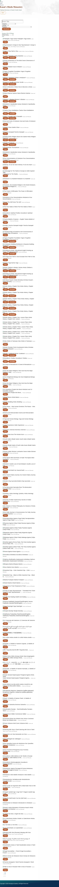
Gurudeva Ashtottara (22, 554)
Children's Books (22, 51)
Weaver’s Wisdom (20, 99)
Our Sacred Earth (19, 470)
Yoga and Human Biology (25, 419)
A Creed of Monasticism (25, 364)
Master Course (5, 731)
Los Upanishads (18, 828)
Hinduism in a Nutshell (23, 178)
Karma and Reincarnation (26, 412)
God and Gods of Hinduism (27, 121)
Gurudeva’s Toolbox (21, 358)
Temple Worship (18, 611)
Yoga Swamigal (17, 606)
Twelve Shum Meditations (26, 110)
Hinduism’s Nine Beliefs (24, 774)
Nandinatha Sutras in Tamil (27, 845)
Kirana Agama (16, 551)
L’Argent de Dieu (18, 814)
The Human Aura (19, 434)
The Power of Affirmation (25, 191)
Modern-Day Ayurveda (23, 481)
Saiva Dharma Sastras (24, 93)
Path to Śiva (15, 51)
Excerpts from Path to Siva (27, 256)
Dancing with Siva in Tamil (26, 729)
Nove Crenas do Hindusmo (27, 856)
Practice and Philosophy (15, 40)
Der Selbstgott (16, 739)
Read (5, 42)
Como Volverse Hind (22, 723)
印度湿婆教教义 (18, 632)
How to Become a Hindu (25, 87)
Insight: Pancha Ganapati (25, 225)
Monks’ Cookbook (19, 353)
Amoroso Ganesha (20, 704)
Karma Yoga (15, 263)
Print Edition (12, 57)
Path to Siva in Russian (24, 866)
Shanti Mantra (16, 583)
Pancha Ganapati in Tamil (26, 862)
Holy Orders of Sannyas (25, 341)
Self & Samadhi (17, 116)
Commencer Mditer (21, 714)
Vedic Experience (19, 425)
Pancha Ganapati (19, 132)
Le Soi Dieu (14, 824)
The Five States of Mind (25, 206)
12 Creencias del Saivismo (27, 620)
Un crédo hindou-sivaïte (25, 637)
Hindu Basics (15, 397)
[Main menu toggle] (3, 12)
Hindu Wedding (17, 402)
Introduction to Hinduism (25, 803)
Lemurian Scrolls (19, 82)
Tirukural (12, 143)
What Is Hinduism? (20, 77)
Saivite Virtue (16, 127)
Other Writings (7, 40)
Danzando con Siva (21, 734)
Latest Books (8, 46)
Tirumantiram (15, 147)
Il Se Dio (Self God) (21, 798)
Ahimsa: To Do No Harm (25, 164)
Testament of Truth (20, 586)
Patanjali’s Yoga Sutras (24, 38)
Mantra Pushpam (19, 580)
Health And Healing (21, 597)
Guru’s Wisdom (17, 66)
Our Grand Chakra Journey (27, 475)
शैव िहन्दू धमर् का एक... (22, 650)
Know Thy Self (16, 202)
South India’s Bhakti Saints (27, 439)
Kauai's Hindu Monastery (11, 7)
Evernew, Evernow (20, 429)
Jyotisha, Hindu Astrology (25, 493)
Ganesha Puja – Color (23, 570)
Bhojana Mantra (18, 564)
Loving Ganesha (18, 56)
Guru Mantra (15, 567)
